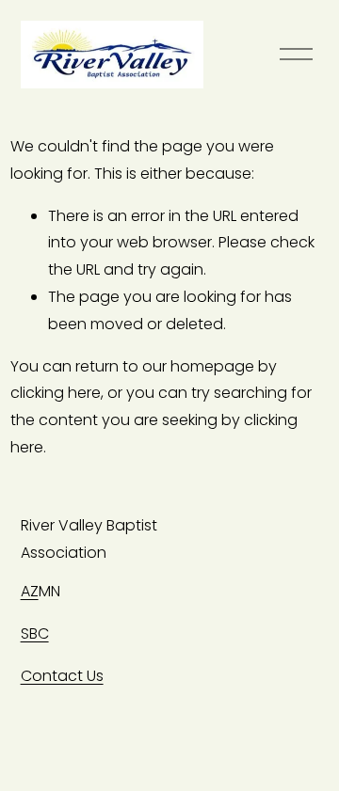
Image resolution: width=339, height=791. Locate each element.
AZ (30, 591)
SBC (35, 633)
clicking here (55, 392)
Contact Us (62, 676)
